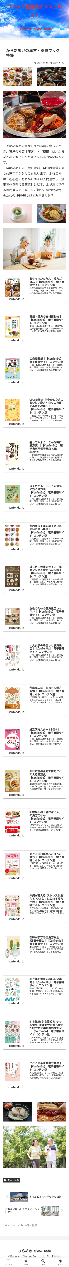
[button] (61, 766)
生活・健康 (13, 1180)
